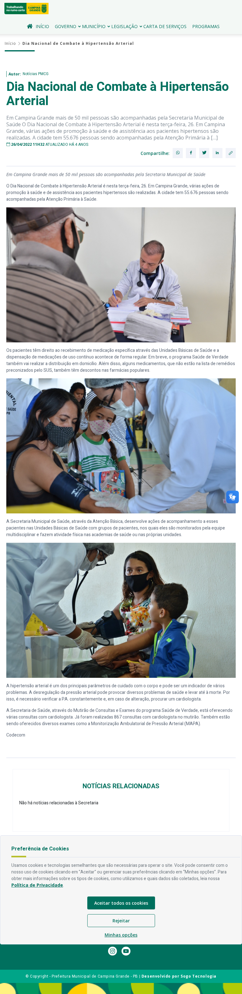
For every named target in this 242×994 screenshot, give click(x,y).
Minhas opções (121, 935)
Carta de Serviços (165, 26)
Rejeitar (121, 921)
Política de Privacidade (37, 885)
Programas (206, 26)
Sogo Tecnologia (198, 976)
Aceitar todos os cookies (121, 903)
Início (42, 26)
